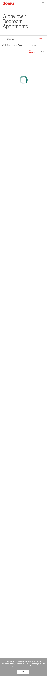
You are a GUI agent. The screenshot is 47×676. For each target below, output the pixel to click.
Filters (42, 51)
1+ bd (34, 45)
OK (23, 672)
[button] (43, 3)
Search (41, 38)
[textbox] (6, 45)
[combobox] (7, 45)
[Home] (8, 3)
